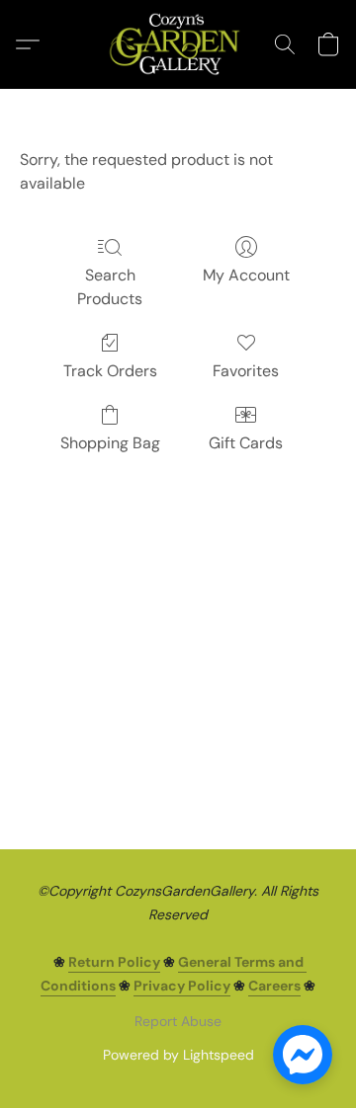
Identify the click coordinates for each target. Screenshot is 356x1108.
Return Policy (114, 962)
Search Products (109, 287)
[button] (177, 44)
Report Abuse (178, 1021)
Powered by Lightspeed (178, 1055)
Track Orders (110, 370)
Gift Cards (246, 443)
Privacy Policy (182, 985)
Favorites (246, 370)
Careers (274, 985)
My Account (246, 275)
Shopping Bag (110, 443)
